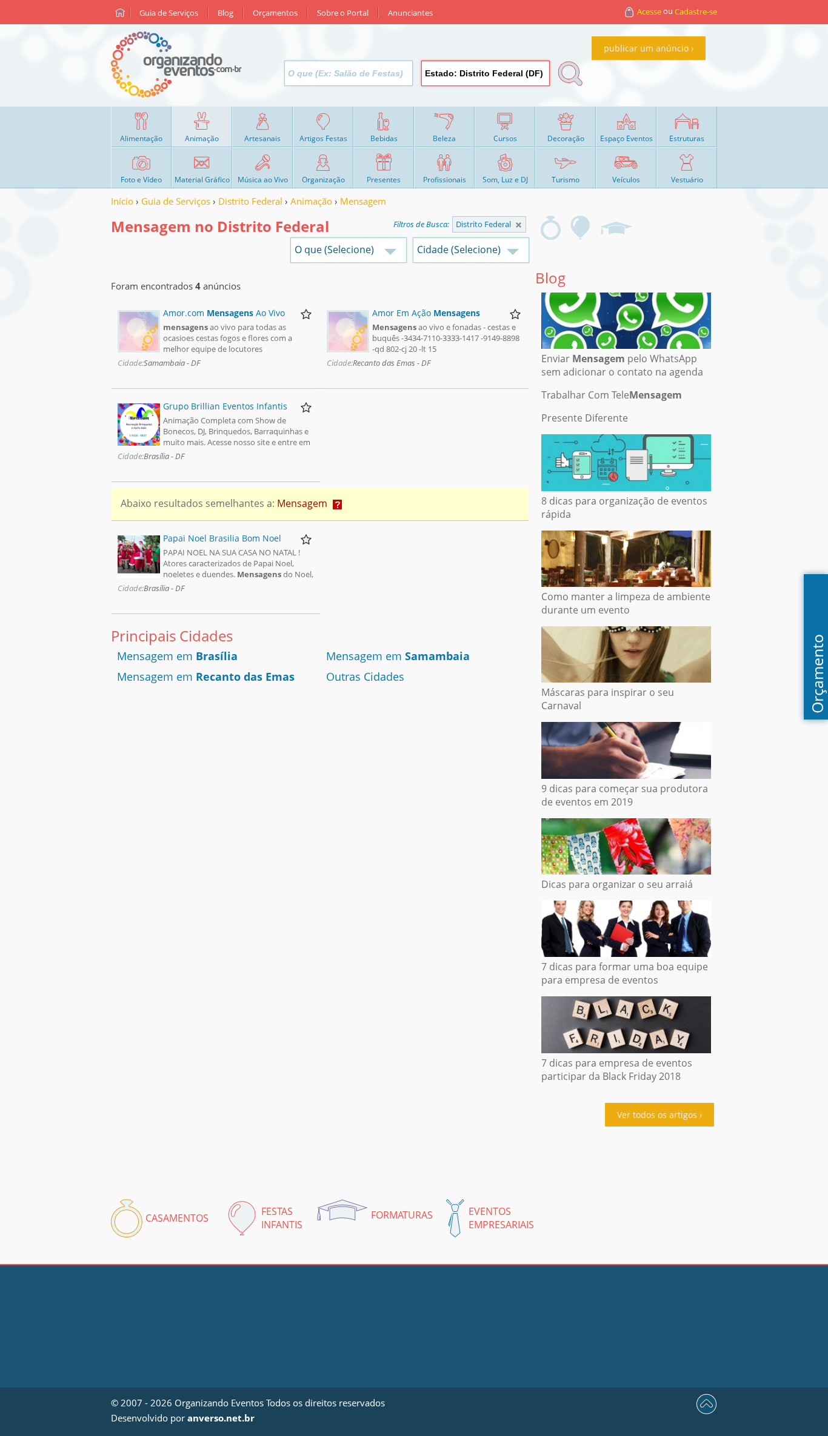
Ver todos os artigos (657, 1114)
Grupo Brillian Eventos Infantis (225, 406)
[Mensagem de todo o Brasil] (519, 225)
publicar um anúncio (646, 48)
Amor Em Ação (426, 313)
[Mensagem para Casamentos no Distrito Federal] (550, 228)
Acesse (649, 11)
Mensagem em (177, 656)
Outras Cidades (365, 676)
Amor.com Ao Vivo (224, 313)
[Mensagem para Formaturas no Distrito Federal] (615, 228)
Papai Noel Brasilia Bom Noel (222, 538)
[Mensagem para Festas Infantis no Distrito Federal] (580, 228)
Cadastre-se (696, 11)
